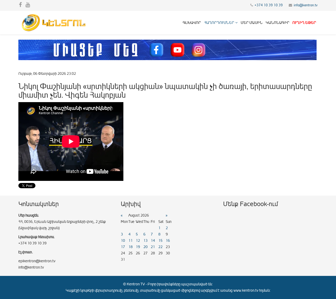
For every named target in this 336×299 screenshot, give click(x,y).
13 (145, 240)
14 (153, 240)
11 (130, 240)
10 (123, 240)
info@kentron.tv (306, 5)
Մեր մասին (251, 22)
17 (123, 247)
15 (160, 240)
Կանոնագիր (277, 22)
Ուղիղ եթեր (304, 22)
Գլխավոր (192, 22)
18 (130, 247)
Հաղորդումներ (219, 22)
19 (138, 247)
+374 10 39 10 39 (269, 5)
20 (145, 247)
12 (138, 240)
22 (160, 247)
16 (168, 240)
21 (153, 247)
